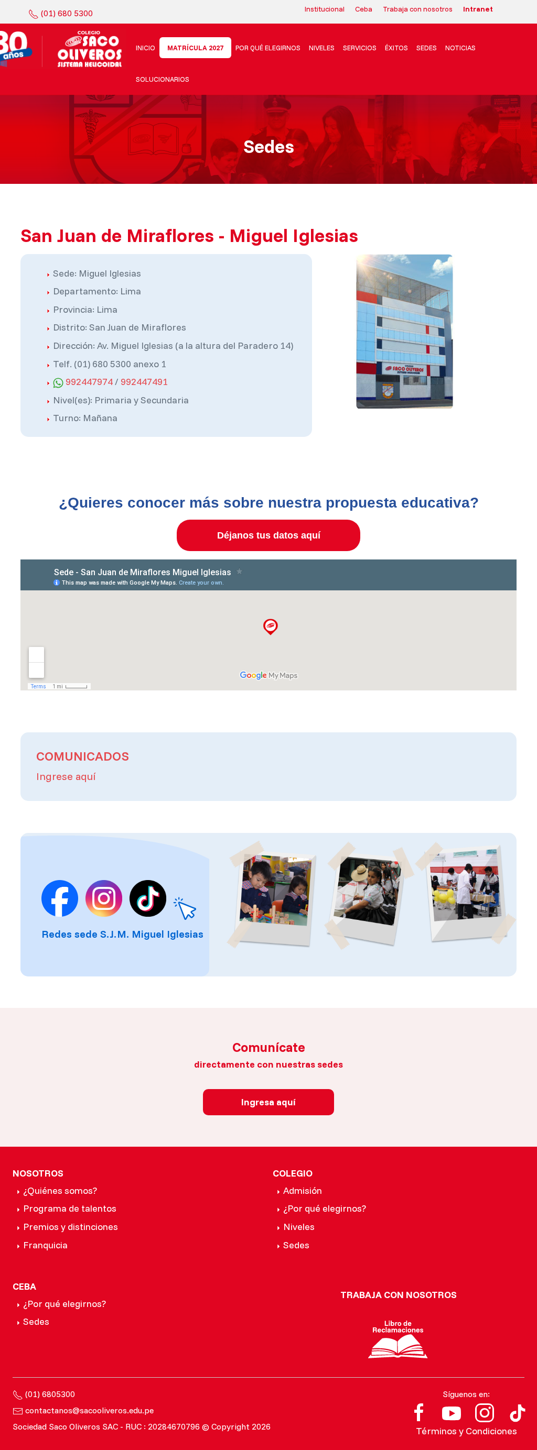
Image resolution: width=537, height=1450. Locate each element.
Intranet (478, 9)
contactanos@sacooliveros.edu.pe (89, 1410)
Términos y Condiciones (466, 1431)
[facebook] (419, 1412)
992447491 (144, 382)
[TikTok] (517, 1412)
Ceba (363, 9)
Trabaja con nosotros (418, 9)
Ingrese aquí (65, 776)
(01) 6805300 (50, 1394)
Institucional (325, 9)
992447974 (89, 382)
